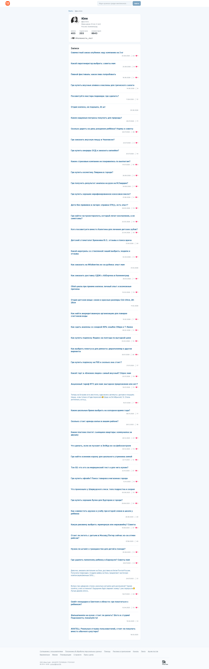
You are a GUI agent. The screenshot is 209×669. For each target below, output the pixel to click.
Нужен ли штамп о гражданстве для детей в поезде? (98, 549)
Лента (70, 11)
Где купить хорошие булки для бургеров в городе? (97, 500)
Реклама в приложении (122, 651)
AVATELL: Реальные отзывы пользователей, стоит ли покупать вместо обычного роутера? (103, 629)
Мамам (55, 655)
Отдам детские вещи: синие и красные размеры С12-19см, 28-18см (102, 301)
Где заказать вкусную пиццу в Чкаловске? (93, 139)
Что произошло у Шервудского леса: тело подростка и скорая (103, 489)
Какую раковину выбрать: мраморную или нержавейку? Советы (103, 524)
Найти (136, 3)
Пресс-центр (89, 655)
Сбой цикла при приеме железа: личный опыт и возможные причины (101, 287)
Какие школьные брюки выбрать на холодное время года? (100, 410)
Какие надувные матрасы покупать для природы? (96, 118)
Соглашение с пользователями (51, 651)
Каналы (136, 651)
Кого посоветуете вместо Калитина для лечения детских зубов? (104, 229)
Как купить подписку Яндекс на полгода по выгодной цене (101, 338)
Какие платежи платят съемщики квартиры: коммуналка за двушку (101, 433)
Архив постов (153, 651)
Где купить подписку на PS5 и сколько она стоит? (96, 362)
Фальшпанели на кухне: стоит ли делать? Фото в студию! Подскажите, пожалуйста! (100, 616)
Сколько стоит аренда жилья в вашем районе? (94, 421)
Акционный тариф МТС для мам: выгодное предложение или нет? (104, 384)
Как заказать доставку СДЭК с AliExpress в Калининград (100, 275)
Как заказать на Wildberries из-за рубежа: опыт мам (98, 264)
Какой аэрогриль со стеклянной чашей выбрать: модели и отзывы (100, 252)
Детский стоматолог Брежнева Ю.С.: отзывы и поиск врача (101, 240)
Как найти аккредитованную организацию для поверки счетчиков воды (99, 314)
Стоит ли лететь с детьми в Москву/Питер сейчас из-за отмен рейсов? (103, 536)
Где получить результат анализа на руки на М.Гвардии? (99, 183)
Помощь (107, 651)
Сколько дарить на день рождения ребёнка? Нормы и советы (102, 128)
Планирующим (65, 655)
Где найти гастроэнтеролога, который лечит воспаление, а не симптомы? (103, 217)
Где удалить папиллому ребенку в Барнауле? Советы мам (100, 560)
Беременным (45, 655)
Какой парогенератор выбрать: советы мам (93, 63)
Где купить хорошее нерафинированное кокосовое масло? (101, 194)
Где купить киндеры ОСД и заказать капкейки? (95, 150)
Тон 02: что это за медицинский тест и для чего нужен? (99, 467)
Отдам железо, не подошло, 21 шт (88, 107)
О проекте (77, 655)
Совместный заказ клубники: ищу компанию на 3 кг (97, 52)
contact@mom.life (55, 664)
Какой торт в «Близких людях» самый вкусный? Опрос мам (101, 373)
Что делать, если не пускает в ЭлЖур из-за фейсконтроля (101, 445)
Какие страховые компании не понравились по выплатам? (100, 161)
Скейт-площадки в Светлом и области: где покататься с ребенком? (99, 602)
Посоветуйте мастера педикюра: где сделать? (95, 96)
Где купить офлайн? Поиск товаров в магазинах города (99, 478)
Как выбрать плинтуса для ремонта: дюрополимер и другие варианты (101, 349)
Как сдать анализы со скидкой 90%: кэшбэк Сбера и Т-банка (102, 327)
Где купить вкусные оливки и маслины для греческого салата (102, 85)
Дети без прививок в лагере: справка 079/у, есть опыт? (99, 205)
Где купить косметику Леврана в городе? (92, 172)
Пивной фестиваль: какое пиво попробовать (93, 74)
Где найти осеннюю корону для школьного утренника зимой (101, 456)
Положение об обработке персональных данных (83, 651)
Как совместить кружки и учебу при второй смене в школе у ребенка (102, 512)
